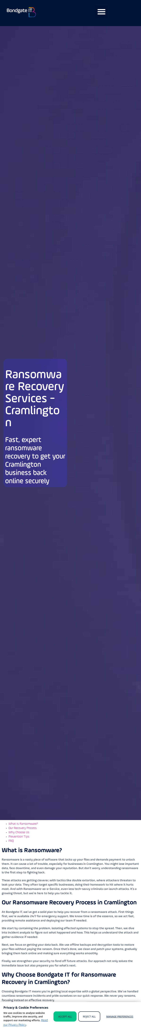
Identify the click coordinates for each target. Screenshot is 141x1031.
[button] (101, 11)
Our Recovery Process (23, 828)
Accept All (65, 1016)
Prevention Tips (19, 836)
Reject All (89, 1016)
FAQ (11, 841)
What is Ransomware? (23, 824)
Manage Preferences (119, 1016)
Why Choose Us (19, 832)
